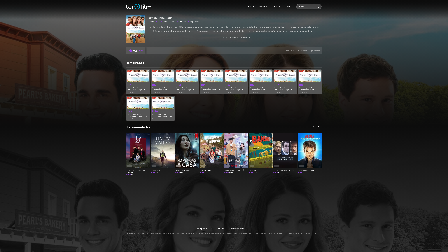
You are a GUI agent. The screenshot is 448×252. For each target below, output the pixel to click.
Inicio (251, 6)
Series (277, 6)
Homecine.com (236, 228)
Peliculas (263, 6)
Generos (290, 6)
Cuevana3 (220, 228)
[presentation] (319, 127)
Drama (151, 22)
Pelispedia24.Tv (204, 228)
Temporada (135, 61)
